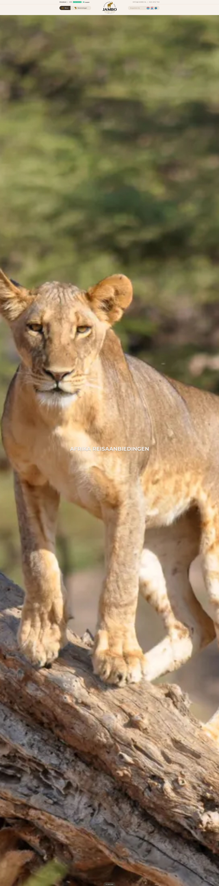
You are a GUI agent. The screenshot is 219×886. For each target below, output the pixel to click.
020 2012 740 (154, 2)
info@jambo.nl (140, 2)
